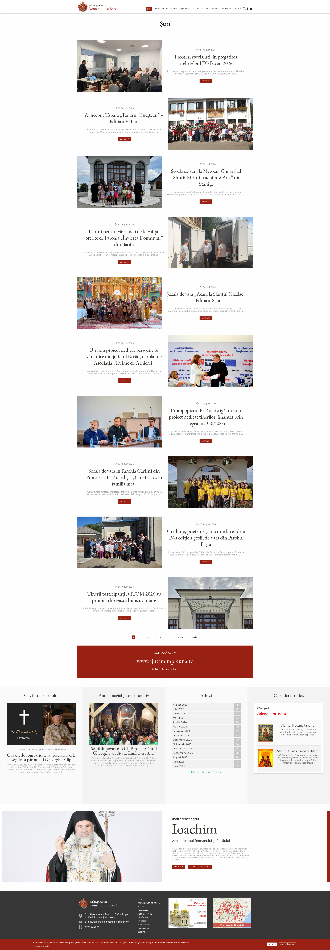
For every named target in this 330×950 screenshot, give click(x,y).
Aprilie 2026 (180, 722)
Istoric (141, 906)
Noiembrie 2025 (182, 744)
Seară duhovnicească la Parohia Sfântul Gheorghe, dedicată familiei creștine (124, 750)
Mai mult (206, 80)
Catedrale (143, 910)
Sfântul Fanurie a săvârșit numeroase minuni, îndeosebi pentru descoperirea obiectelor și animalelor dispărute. (297, 732)
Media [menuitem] (228, 8)
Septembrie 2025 (183, 753)
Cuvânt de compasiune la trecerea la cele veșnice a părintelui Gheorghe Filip (41, 757)
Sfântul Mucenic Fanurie (297, 725)
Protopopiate (145, 924)
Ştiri (140, 899)
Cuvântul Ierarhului (199, 866)
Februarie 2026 (182, 731)
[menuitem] (100, 6)
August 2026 (180, 704)
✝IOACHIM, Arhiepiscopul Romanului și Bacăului (41, 749)
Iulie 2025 (178, 761)
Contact (142, 932)
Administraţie (145, 914)
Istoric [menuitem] (164, 8)
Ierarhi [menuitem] (156, 8)
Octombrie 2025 (182, 748)
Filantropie (144, 928)
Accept (272, 944)
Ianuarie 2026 (181, 735)
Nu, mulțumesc (287, 944)
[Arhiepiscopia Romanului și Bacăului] (101, 903)
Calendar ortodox (272, 713)
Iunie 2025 (179, 766)
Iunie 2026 (179, 713)
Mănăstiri (143, 917)
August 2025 (180, 757)
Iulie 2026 (178, 709)
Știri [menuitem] (149, 8)
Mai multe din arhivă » (206, 772)
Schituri (142, 921)
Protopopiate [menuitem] (204, 8)
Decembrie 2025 (182, 739)
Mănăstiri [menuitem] (190, 8)
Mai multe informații (41, 946)
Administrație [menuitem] (177, 8)
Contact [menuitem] (237, 8)
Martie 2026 (180, 726)
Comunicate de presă (149, 903)
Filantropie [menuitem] (218, 8)
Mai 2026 (178, 717)
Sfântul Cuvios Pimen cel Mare (297, 750)
